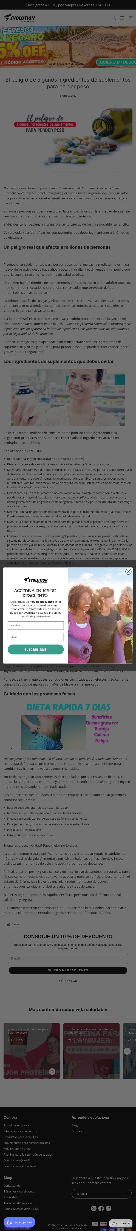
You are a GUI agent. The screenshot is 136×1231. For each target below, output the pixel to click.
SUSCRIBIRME (36, 649)
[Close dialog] (128, 572)
